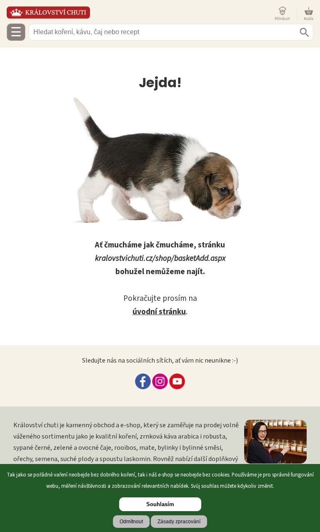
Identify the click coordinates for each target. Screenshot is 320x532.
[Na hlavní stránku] (139, 12)
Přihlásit (282, 18)
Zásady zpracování (179, 521)
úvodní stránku (159, 312)
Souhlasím (160, 504)
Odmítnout (131, 521)
